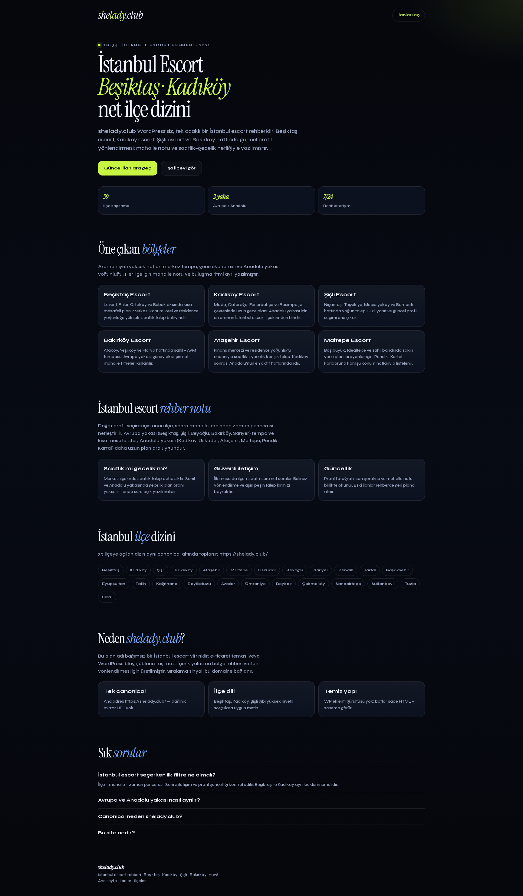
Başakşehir (397, 570)
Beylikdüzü (199, 584)
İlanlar (125, 880)
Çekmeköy (313, 584)
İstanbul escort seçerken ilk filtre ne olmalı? (156, 775)
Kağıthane (166, 584)
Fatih (141, 584)
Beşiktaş (111, 570)
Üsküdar (267, 570)
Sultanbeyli (382, 584)
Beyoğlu (294, 570)
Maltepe (239, 570)
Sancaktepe (348, 584)
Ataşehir (211, 570)
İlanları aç (408, 15)
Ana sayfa (107, 880)
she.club (120, 15)
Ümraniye (255, 584)
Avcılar (228, 584)
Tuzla (410, 584)
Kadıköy (138, 570)
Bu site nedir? (116, 832)
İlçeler (140, 880)
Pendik (345, 570)
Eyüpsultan (113, 584)
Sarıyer (321, 570)
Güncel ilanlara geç (127, 168)
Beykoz (284, 584)
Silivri (107, 597)
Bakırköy (184, 570)
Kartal (369, 570)
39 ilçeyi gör (181, 168)
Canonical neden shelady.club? (140, 816)
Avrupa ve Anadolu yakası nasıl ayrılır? (149, 800)
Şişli (160, 570)
